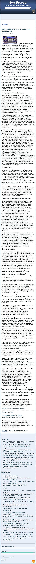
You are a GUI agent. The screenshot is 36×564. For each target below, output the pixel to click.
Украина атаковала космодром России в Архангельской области (15, 467)
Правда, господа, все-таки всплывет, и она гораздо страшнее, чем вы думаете (16, 498)
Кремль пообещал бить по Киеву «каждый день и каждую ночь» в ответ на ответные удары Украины (19, 454)
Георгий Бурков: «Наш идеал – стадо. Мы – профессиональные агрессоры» (16, 524)
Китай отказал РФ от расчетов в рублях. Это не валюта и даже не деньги (18, 520)
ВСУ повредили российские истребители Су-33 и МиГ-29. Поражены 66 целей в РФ (18, 442)
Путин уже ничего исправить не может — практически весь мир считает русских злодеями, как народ (18, 528)
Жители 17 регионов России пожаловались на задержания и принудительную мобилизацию (17, 463)
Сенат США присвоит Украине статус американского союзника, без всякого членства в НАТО (18, 486)
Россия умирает (8, 474)
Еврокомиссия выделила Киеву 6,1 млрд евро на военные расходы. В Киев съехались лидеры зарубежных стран (18, 458)
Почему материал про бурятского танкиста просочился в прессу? (16, 478)
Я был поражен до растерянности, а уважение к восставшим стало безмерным (18, 495)
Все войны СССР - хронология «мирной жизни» (18, 534)
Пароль (4, 551)
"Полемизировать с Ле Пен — (11, 415)
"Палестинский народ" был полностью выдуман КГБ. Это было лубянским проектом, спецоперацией (18, 538)
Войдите (4, 408)
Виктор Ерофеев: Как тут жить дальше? (15, 514)
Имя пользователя (8, 546)
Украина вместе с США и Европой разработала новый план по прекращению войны (18, 450)
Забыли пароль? (8, 557)
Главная (5, 24)
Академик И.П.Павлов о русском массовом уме (18, 532)
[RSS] (33, 562)
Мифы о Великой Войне (10, 476)
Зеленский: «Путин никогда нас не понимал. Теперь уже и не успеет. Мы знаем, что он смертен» (17, 446)
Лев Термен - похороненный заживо (14, 512)
